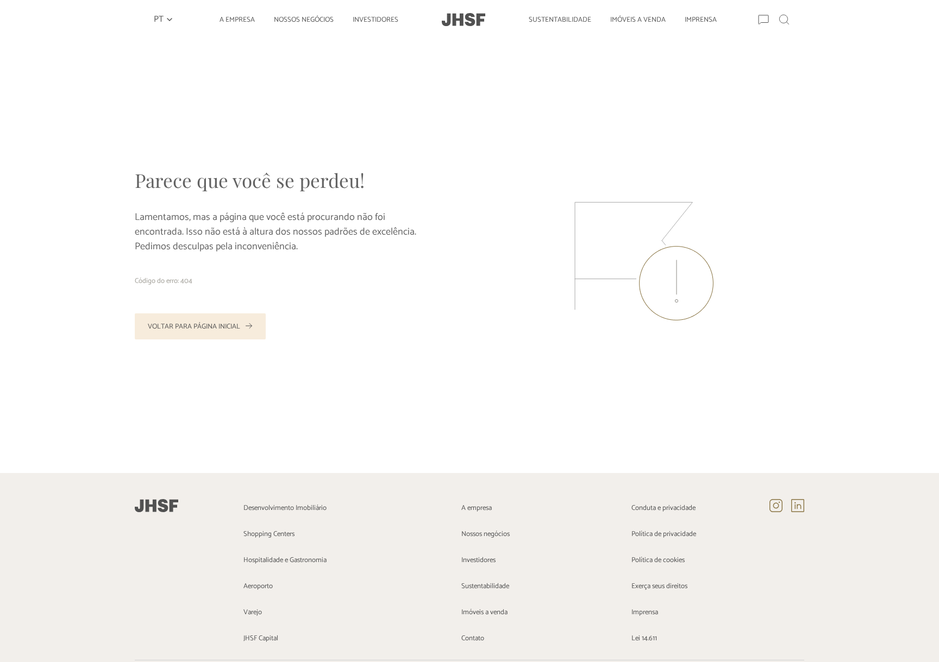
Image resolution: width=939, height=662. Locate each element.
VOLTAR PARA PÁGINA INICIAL (194, 326)
